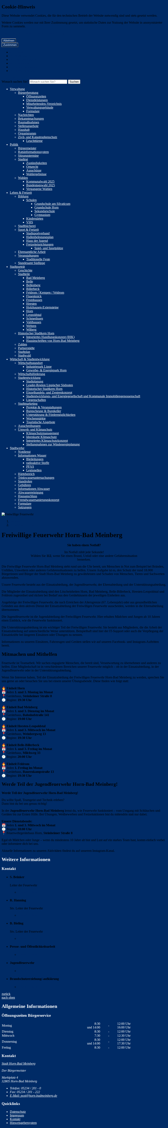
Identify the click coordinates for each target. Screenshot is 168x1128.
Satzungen (25, 507)
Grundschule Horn (46, 207)
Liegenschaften (36, 400)
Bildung (23, 196)
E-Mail (28, 892)
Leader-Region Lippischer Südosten (49, 385)
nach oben (8, 997)
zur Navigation (19, 63)
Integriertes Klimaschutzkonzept (47, 440)
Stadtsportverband (38, 233)
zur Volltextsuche (21, 56)
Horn (29, 311)
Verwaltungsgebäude (39, 107)
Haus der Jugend (37, 240)
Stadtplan (24, 352)
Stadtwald (24, 355)
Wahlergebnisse (36, 174)
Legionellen (34, 470)
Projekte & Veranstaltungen (44, 407)
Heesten (31, 303)
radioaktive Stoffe (37, 463)
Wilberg (31, 329)
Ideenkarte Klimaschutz (41, 437)
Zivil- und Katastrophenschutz (37, 137)
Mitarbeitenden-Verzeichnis (44, 103)
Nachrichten (26, 115)
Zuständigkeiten (36, 163)
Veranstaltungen (28, 255)
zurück (6, 994)
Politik (14, 144)
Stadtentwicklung (29, 377)
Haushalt (24, 129)
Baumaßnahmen (28, 122)
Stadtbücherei (27, 226)
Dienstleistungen (37, 100)
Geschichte (25, 270)
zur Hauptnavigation (23, 59)
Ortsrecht (32, 166)
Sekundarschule (44, 211)
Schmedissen (34, 318)
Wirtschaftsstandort (30, 363)
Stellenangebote (28, 126)
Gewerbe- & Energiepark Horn (46, 370)
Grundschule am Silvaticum (52, 203)
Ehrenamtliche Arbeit (31, 252)
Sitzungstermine (28, 155)
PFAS (30, 466)
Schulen (31, 200)
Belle (29, 281)
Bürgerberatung (28, 92)
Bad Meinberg (35, 277)
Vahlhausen (33, 322)
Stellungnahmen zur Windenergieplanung (53, 444)
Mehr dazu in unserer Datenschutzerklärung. (33, 33)
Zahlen (22, 344)
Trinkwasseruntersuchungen (36, 477)
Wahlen (23, 178)
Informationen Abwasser (34, 488)
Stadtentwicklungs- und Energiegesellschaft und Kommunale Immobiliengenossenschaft (83, 396)
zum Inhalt (17, 52)
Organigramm (27, 133)
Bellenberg (33, 285)
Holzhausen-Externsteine (42, 307)
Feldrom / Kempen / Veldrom (45, 292)
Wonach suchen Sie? (15, 81)
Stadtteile (24, 274)
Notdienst (24, 451)
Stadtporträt (17, 266)
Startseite (16, 521)
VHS (29, 222)
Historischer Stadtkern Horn (36, 333)
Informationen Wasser (32, 455)
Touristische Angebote (40, 422)
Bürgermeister (27, 148)
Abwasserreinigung (30, 492)
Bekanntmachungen (31, 118)
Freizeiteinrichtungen (39, 244)
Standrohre (25, 481)
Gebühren (24, 485)
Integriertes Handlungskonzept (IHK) (50, 337)
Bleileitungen (34, 459)
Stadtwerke (17, 448)
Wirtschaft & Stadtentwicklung (30, 359)
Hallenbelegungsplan (39, 237)
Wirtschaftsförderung (31, 374)
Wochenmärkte (36, 418)
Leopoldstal (33, 314)
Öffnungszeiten (36, 96)
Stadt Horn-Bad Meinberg (18, 1063)
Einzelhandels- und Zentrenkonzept (49, 392)
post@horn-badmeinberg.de (33, 1095)
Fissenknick (34, 296)
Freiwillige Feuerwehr (24, 525)
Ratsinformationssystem (33, 152)
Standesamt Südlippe (31, 263)
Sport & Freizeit (28, 229)
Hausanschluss (27, 496)
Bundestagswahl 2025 (40, 185)
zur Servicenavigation (24, 67)
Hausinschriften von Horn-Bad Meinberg (52, 340)
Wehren (31, 326)
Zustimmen (10, 44)
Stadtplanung (34, 381)
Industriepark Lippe (39, 366)
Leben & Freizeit (21, 192)
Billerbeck (33, 289)
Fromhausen (34, 300)
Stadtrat (23, 159)
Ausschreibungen (29, 426)
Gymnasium (42, 215)
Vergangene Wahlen (39, 189)
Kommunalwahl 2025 (40, 181)
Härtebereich (26, 474)
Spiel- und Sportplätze (48, 248)
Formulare (33, 111)
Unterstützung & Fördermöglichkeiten (50, 414)
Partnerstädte (26, 348)
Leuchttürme (34, 141)
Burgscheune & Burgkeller (43, 411)
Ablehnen (8, 40)
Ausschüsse (33, 170)
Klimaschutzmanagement (42, 433)
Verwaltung (17, 89)
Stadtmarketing (27, 403)
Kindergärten (34, 218)
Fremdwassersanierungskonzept (38, 500)
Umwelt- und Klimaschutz (35, 429)
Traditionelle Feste (38, 259)
